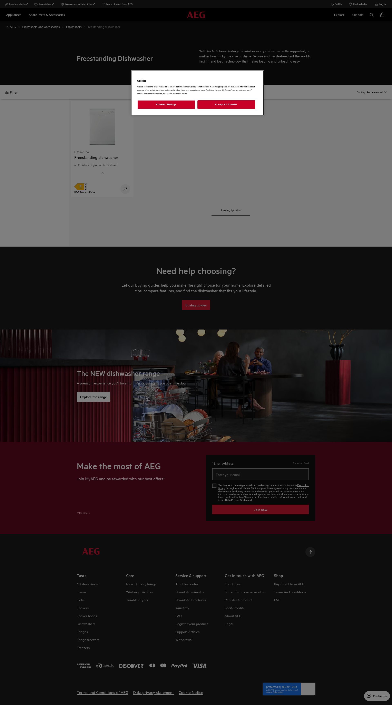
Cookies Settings (166, 104)
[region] (197, 92)
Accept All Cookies (226, 104)
